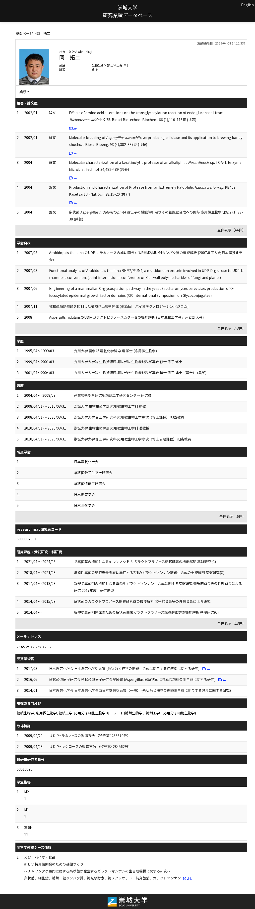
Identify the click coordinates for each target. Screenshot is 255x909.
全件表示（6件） (232, 516)
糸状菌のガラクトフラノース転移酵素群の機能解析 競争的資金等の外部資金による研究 (142, 601)
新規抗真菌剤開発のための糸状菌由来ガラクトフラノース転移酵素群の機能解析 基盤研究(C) (146, 612)
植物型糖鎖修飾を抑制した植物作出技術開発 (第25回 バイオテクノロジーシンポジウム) (119, 306)
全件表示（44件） (231, 229)
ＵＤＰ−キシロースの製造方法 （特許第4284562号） (90, 746)
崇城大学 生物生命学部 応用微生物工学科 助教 (110, 406)
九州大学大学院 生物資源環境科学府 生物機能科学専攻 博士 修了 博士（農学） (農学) (140, 372)
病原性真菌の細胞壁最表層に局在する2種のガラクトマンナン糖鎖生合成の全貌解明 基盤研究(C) (149, 572)
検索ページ (24, 33)
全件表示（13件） (231, 623)
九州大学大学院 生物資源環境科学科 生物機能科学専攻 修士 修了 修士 (128, 361)
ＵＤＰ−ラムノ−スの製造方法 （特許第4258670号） (89, 735)
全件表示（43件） (231, 328)
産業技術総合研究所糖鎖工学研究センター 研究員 (112, 395)
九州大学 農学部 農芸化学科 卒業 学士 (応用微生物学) (115, 350)
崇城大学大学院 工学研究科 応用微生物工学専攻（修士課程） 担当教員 (129, 417)
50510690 (25, 769)
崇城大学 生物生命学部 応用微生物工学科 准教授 (111, 428)
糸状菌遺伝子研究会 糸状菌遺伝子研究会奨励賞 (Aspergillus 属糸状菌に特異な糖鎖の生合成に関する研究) (132, 679)
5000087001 (27, 538)
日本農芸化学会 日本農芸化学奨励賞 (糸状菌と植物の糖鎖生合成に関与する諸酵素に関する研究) (124, 668)
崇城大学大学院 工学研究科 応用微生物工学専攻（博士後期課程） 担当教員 (132, 438)
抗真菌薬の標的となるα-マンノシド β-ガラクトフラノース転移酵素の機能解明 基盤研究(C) (145, 561)
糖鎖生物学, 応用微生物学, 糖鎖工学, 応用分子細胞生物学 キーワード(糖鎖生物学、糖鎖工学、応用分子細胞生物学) (106, 712)
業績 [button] (22, 91)
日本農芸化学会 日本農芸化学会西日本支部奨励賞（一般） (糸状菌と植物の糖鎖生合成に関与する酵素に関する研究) (140, 690)
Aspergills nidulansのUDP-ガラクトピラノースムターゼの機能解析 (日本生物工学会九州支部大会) (126, 317)
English (247, 4)
